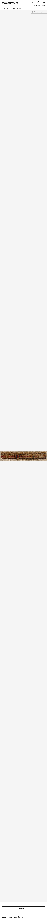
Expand (21, 908)
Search (38, 5)
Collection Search (17, 8)
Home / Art (5, 8)
